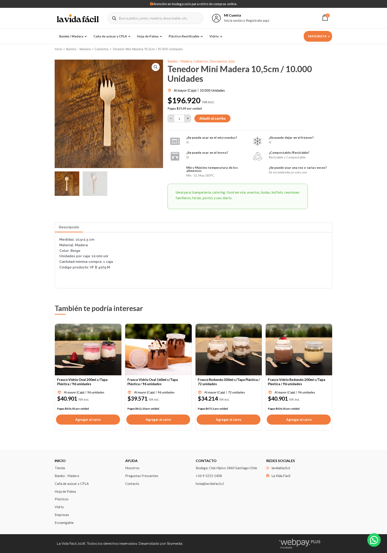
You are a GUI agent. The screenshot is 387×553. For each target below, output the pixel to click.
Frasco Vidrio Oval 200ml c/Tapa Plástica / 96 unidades (82, 382)
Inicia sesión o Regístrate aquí (246, 20)
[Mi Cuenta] (216, 18)
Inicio (58, 49)
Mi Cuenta (232, 15)
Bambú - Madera (78, 49)
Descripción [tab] (69, 227)
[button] (156, 67)
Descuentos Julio (222, 61)
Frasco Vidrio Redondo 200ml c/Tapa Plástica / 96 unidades (296, 382)
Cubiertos (102, 49)
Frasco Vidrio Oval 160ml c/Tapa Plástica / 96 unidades (152, 382)
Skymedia (174, 544)
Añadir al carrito (212, 118)
